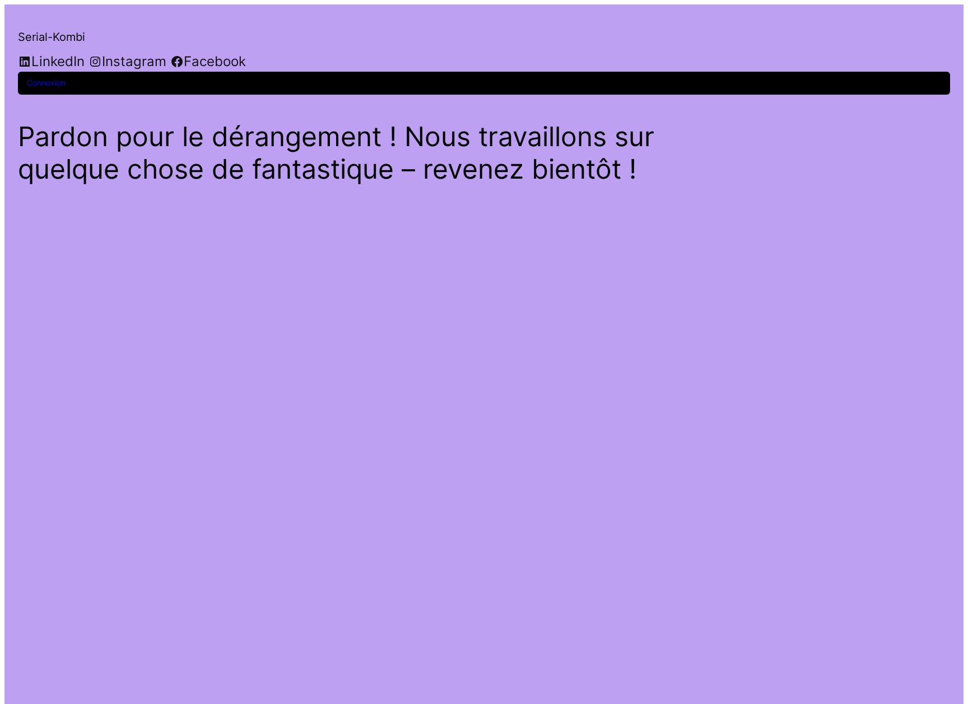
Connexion (46, 82)
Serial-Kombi (51, 37)
